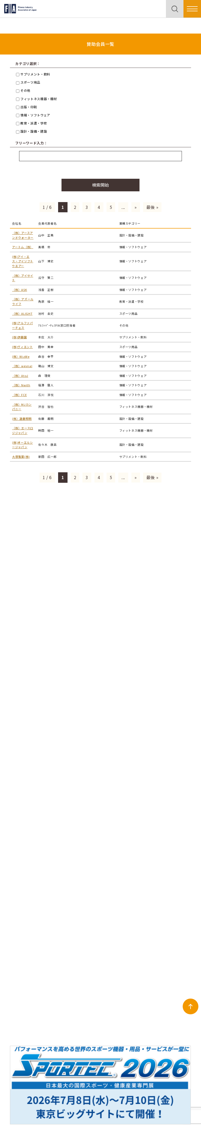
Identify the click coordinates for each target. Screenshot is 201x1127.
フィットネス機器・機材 (38, 98)
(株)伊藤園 (19, 337)
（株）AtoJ (20, 375)
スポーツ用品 (29, 82)
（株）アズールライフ (22, 301)
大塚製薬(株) (21, 456)
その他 (24, 90)
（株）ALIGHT (22, 313)
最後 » (152, 207)
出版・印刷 (28, 107)
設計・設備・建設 (33, 131)
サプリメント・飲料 (34, 74)
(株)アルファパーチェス (22, 325)
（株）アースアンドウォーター (22, 235)
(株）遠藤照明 (21, 418)
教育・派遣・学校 (33, 123)
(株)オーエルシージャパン (22, 444)
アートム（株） (22, 247)
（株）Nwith (21, 385)
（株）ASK (19, 290)
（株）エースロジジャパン (22, 430)
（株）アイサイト (22, 277)
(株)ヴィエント (22, 347)
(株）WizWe (20, 356)
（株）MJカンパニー (21, 406)
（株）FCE (19, 395)
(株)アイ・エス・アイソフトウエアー (22, 261)
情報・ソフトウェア (34, 115)
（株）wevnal (22, 366)
